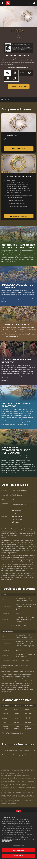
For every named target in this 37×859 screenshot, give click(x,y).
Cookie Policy (6, 841)
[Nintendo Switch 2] (7, 78)
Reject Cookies (18, 855)
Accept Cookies (18, 850)
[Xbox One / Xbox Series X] (29, 73)
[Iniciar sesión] (34, 3)
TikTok (17, 522)
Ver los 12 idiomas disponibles (12, 733)
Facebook (18, 516)
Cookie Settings (18, 845)
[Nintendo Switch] (14, 78)
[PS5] (22, 73)
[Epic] (14, 73)
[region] (18, 835)
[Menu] (3, 3)
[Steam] (7, 73)
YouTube (18, 510)
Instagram (18, 519)
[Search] (29, 3)
